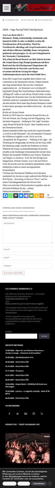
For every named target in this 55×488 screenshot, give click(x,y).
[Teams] (26, 195)
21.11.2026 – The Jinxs (14, 371)
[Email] (31, 195)
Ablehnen (23, 484)
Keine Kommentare (45, 20)
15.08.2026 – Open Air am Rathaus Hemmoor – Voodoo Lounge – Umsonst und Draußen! (25, 351)
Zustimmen (9, 484)
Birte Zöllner (28, 20)
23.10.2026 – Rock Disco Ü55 (17, 366)
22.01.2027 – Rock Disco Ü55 (17, 375)
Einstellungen (15, 476)
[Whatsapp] (10, 195)
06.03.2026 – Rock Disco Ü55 (17, 398)
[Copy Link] (36, 195)
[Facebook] (5, 195)
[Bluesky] (21, 195)
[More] (41, 195)
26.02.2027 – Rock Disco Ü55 (17, 380)
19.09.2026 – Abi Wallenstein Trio (19, 357)
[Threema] (15, 195)
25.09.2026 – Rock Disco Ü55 (17, 362)
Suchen (8, 331)
